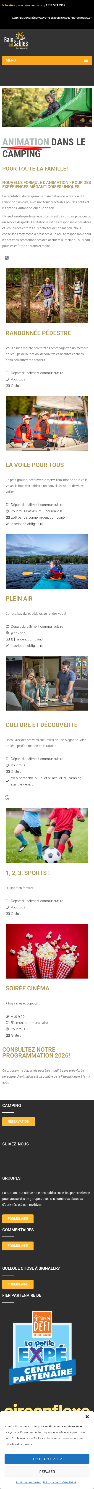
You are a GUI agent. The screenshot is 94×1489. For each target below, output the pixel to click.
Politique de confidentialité (59, 1482)
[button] (87, 1416)
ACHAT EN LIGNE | (21, 18)
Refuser (47, 1472)
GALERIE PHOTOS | (71, 18)
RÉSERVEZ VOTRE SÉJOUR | (46, 18)
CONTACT (86, 18)
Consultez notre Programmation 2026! (36, 1052)
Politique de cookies (28, 1482)
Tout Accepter (47, 1459)
